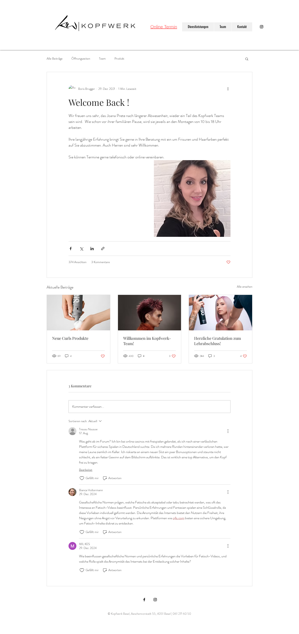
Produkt (119, 59)
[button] (247, 58)
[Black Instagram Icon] (261, 27)
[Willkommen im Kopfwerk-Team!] (149, 312)
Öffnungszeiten (80, 59)
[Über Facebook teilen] (71, 248)
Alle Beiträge (55, 59)
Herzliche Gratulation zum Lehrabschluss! (217, 341)
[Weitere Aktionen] (227, 88)
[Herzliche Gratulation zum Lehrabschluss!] (220, 312)
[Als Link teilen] (103, 248)
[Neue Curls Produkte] (78, 312)
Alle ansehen (244, 286)
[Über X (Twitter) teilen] (81, 248)
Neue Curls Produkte (70, 338)
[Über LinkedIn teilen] (92, 248)
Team (102, 59)
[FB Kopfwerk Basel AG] (144, 599)
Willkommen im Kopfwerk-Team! (147, 341)
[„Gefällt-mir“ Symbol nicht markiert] (82, 478)
